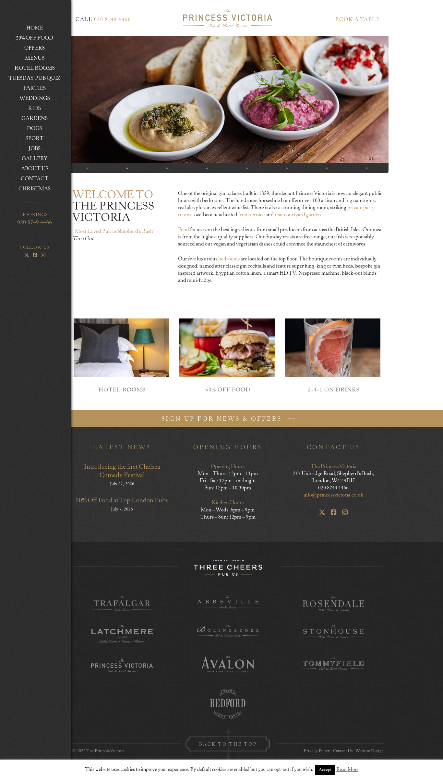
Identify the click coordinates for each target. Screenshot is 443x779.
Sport (34, 138)
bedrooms (229, 259)
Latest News (122, 448)
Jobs (35, 148)
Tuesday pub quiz (34, 78)
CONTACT (28, 179)
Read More (347, 769)
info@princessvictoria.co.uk (333, 495)
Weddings (29, 99)
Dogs (34, 128)
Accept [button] (325, 770)
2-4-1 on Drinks (333, 390)
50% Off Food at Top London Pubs (122, 500)
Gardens (34, 118)
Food (184, 230)
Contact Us (343, 751)
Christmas (34, 189)
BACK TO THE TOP (228, 744)
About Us (28, 169)
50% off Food (227, 390)
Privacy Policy (317, 751)
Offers (26, 49)
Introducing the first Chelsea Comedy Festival (122, 471)
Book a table (357, 19)
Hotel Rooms (31, 69)
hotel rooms (122, 390)
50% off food (34, 38)
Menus (26, 59)
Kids (34, 108)
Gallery (35, 159)
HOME (34, 28)
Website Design (369, 751)
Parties (27, 89)
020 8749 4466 (34, 223)
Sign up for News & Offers (223, 419)
